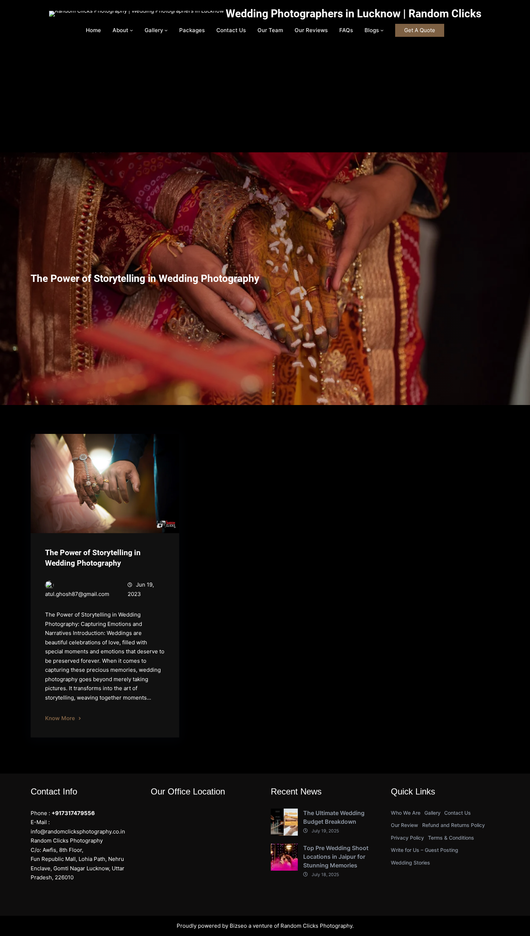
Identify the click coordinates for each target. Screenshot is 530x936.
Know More (60, 718)
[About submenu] (131, 30)
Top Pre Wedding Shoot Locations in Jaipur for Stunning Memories (335, 856)
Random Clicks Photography (316, 925)
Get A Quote (419, 30)
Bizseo (238, 925)
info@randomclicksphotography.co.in (78, 831)
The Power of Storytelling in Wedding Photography (93, 557)
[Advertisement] (265, 98)
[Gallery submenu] (166, 30)
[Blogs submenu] (382, 30)
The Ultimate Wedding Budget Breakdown (334, 817)
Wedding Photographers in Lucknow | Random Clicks (353, 13)
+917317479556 (73, 813)
